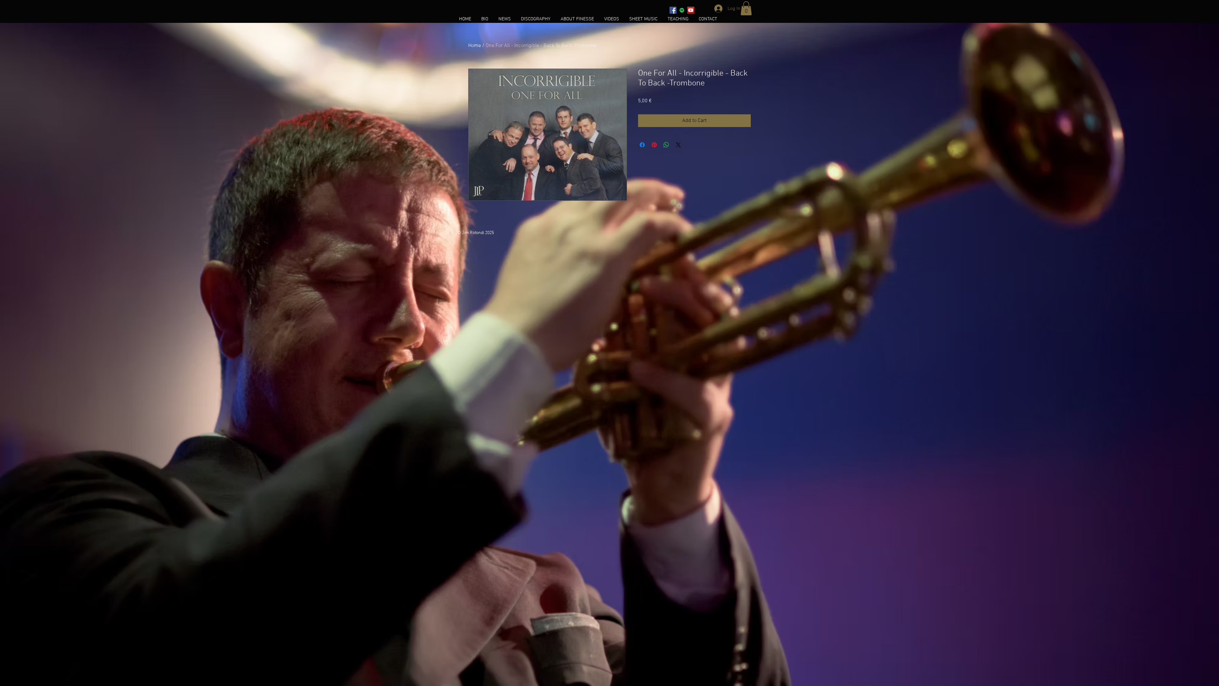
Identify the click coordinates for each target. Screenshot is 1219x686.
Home (474, 46)
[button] (746, 8)
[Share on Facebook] (642, 145)
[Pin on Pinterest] (654, 145)
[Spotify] (681, 10)
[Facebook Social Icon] (672, 10)
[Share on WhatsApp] (666, 145)
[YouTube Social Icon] (690, 10)
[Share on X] (678, 145)
